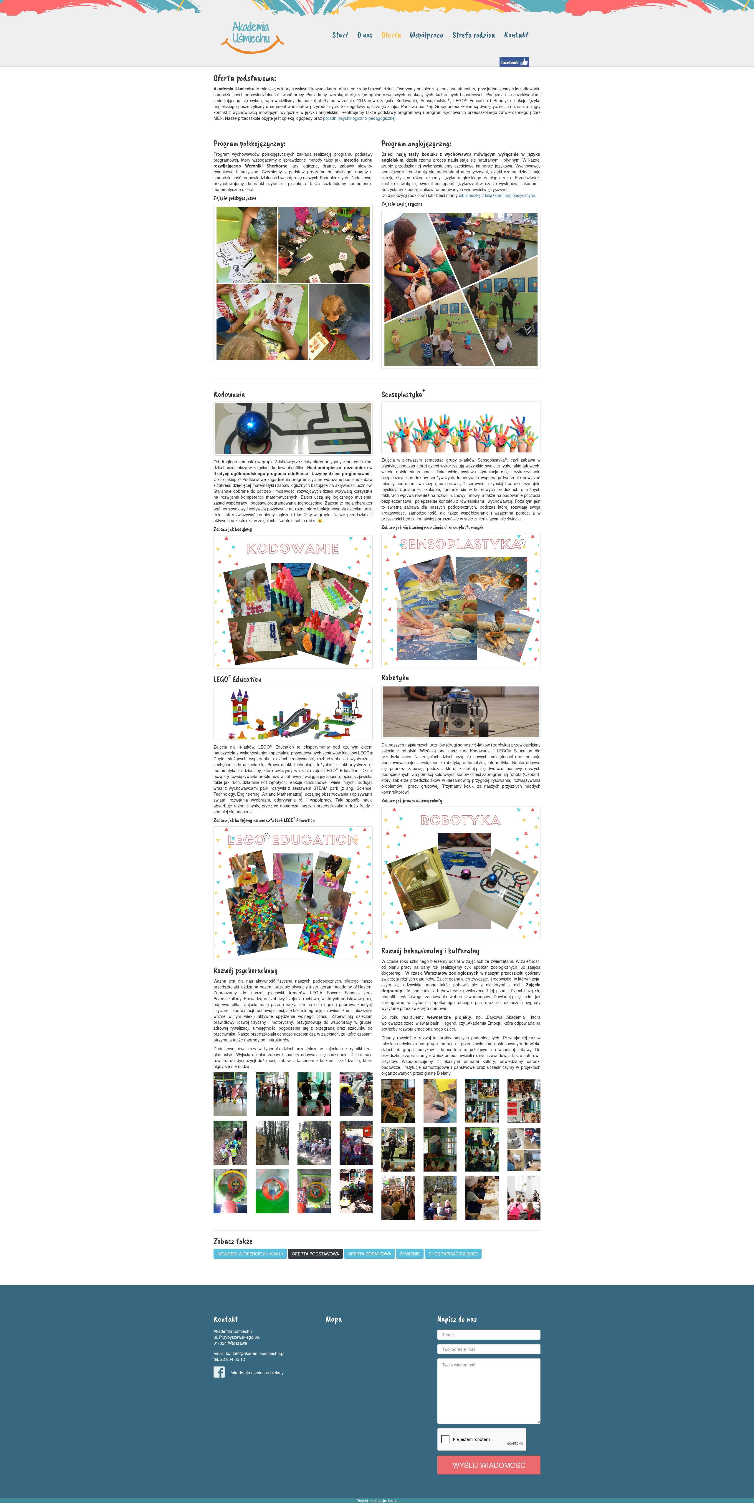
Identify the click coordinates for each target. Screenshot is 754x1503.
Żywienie (410, 1254)
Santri (392, 1500)
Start (340, 34)
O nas (365, 34)
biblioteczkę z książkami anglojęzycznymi (497, 195)
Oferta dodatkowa (369, 1254)
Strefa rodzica (473, 34)
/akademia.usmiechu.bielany (257, 1373)
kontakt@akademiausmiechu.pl (255, 1353)
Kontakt (516, 34)
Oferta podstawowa (315, 1254)
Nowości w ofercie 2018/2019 (250, 1254)
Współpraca (427, 34)
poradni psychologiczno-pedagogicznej (359, 118)
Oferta (391, 34)
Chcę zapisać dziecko (453, 1254)
